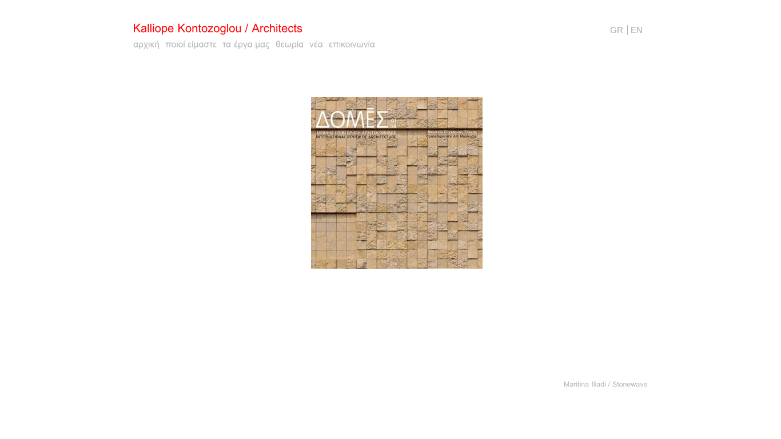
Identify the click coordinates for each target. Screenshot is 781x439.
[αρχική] (146, 44)
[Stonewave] (630, 384)
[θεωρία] (290, 44)
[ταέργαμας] (246, 44)
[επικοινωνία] (352, 44)
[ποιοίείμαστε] (191, 44)
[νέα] (316, 44)
